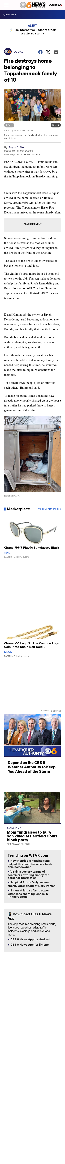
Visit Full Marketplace (49, 509)
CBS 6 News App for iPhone (29, 944)
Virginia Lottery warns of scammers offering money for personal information (28, 875)
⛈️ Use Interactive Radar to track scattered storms (32, 31)
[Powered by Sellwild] (56, 711)
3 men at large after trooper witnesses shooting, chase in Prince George (28, 893)
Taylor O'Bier (16, 147)
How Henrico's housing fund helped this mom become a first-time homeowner (30, 864)
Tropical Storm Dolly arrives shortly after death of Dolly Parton (31, 884)
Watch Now (55, 5)
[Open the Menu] (6, 5)
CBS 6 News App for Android (30, 939)
